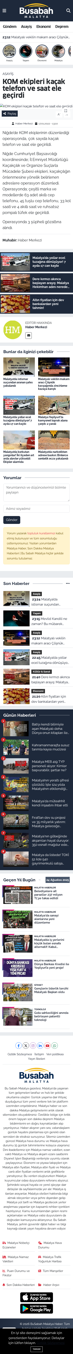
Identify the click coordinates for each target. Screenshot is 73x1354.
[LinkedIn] (40, 1045)
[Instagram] (33, 1045)
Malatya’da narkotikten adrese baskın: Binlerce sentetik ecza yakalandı (53, 455)
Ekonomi (43, 26)
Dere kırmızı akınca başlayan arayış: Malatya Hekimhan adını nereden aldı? (50, 680)
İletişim (39, 1054)
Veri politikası (55, 1054)
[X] (26, 1045)
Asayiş (26, 26)
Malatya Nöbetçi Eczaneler (16, 1245)
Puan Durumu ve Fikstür (16, 1273)
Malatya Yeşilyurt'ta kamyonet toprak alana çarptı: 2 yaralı (53, 420)
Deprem (61, 26)
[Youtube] (47, 1045)
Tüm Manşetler (53, 1271)
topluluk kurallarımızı (41, 533)
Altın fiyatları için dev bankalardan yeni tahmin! (48, 699)
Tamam (36, 1349)
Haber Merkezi (24, 123)
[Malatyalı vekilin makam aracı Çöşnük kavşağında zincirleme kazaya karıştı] (54, 367)
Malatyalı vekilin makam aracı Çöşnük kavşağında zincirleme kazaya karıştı (37, 37)
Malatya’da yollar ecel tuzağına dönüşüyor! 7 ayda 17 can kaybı (17, 420)
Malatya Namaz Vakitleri (16, 1259)
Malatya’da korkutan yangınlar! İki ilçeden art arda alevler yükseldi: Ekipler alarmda (18, 456)
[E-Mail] (28, 335)
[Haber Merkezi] (12, 329)
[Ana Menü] (4, 11)
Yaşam (37, 613)
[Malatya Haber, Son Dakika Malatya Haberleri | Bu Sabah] (36, 10)
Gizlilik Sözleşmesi (20, 1054)
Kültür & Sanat (41, 671)
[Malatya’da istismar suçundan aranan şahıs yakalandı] (19, 367)
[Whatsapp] (54, 1045)
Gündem (9, 26)
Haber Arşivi (51, 1284)
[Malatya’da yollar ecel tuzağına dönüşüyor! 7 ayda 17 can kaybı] (19, 405)
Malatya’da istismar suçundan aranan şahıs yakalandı (18, 382)
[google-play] (36, 1309)
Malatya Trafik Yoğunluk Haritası (50, 1259)
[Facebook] (18, 1045)
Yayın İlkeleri (36, 1058)
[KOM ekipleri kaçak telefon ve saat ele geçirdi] (36, 106)
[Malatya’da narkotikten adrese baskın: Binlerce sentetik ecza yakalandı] (54, 440)
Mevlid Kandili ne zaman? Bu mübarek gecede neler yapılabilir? (50, 621)
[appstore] (36, 1298)
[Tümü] (68, 583)
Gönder (12, 520)
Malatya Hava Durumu (50, 1245)
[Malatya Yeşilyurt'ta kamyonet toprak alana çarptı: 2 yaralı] (54, 405)
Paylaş (12, 113)
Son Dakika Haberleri (21, 1284)
